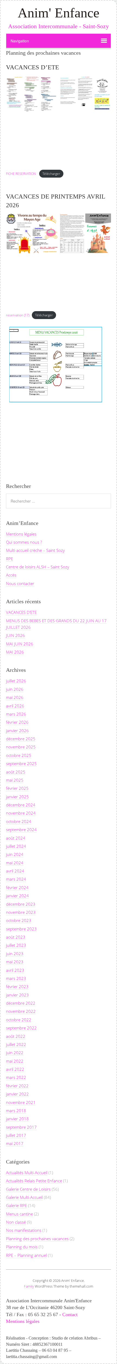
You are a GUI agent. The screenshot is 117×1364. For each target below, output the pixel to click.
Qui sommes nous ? (24, 542)
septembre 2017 (21, 1127)
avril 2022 (15, 1069)
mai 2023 (14, 961)
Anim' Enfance (58, 12)
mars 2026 (16, 714)
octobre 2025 (18, 755)
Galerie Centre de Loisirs (28, 1189)
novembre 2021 (21, 1102)
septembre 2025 (21, 763)
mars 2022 (16, 1077)
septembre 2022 (21, 1028)
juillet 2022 (16, 1044)
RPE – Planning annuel (26, 1255)
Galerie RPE (16, 1205)
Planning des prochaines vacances (37, 1238)
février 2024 (17, 887)
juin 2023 (14, 953)
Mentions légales (21, 534)
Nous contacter (20, 583)
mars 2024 (16, 879)
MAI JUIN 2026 (19, 644)
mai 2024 (14, 862)
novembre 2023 (21, 912)
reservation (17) (17, 315)
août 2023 (15, 937)
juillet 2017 (16, 1135)
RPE (9, 558)
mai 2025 (14, 780)
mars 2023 (16, 978)
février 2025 (17, 788)
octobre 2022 (18, 1019)
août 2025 (15, 772)
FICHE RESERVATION (21, 173)
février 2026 (17, 722)
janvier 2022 (17, 1094)
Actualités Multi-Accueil (26, 1172)
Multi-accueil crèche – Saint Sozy (35, 550)
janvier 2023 (17, 995)
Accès (11, 575)
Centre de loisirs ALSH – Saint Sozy (37, 567)
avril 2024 (15, 871)
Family (29, 1286)
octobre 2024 (18, 821)
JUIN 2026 (15, 635)
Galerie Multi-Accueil (24, 1197)
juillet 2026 (16, 680)
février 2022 (17, 1085)
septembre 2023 (21, 929)
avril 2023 (15, 970)
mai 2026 (14, 697)
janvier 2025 (17, 796)
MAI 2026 (15, 652)
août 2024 (15, 838)
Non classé (16, 1222)
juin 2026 (14, 689)
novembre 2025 (21, 747)
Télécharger (51, 173)
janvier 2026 (17, 730)
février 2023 (17, 986)
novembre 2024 (21, 813)
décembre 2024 (20, 805)
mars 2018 (16, 1110)
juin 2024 (14, 854)
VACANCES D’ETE (32, 67)
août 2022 (15, 1036)
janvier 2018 (17, 1118)
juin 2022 (14, 1052)
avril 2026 (15, 706)
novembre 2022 (21, 1011)
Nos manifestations (23, 1230)
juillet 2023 (16, 945)
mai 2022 (14, 1061)
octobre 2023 (18, 920)
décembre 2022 (20, 1003)
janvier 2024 (17, 895)
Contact (70, 1314)
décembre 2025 (20, 738)
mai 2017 (14, 1143)
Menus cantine (19, 1214)
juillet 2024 (16, 846)
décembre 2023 (20, 904)
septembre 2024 (21, 829)
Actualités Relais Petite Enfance (34, 1180)
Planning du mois (22, 1246)
